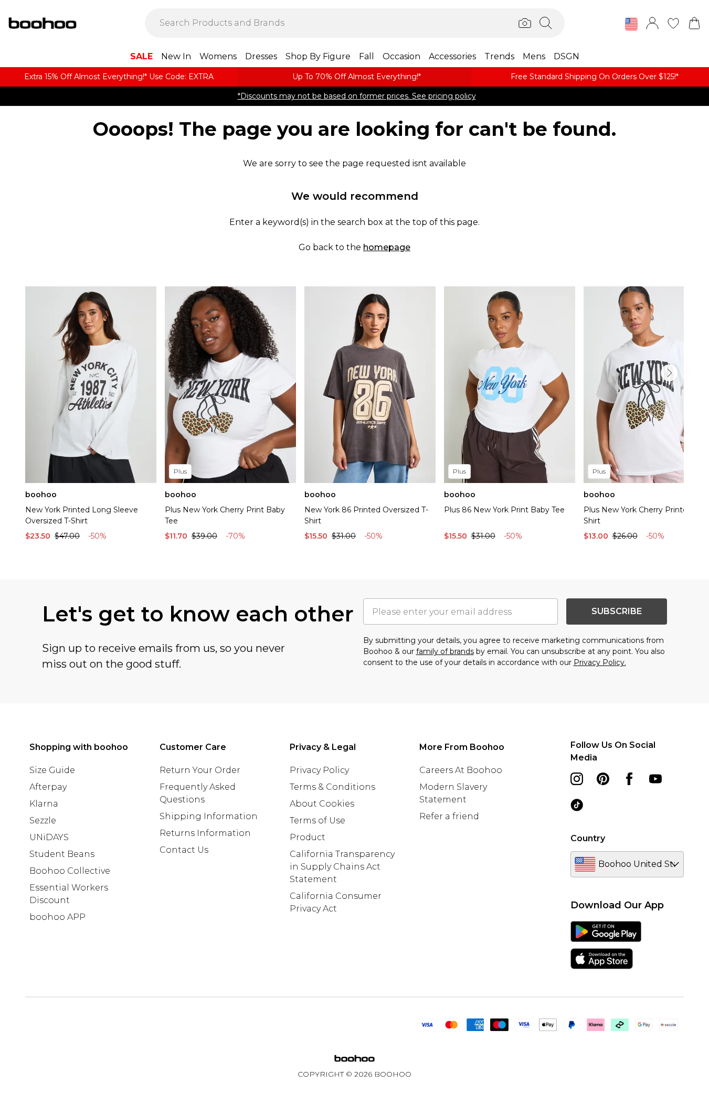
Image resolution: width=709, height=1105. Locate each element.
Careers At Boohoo (460, 770)
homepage (386, 247)
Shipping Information (209, 816)
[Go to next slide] (669, 372)
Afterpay (48, 787)
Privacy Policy (319, 770)
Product (307, 837)
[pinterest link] (603, 779)
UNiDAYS (49, 837)
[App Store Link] (605, 945)
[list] (354, 416)
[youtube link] (655, 779)
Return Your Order (200, 770)
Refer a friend (449, 816)
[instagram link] (576, 779)
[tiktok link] (576, 805)
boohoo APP (57, 917)
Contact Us (184, 850)
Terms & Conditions (332, 787)
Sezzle (42, 820)
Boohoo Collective (69, 871)
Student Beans (61, 854)
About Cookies (322, 804)
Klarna (43, 804)
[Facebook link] (629, 779)
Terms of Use (317, 820)
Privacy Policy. (600, 662)
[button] (631, 24)
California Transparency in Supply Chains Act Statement (342, 866)
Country (587, 838)
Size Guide (52, 770)
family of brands (445, 651)
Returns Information (205, 833)
